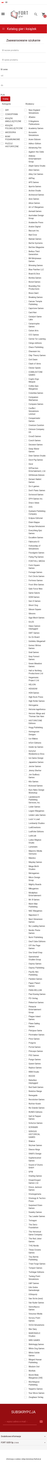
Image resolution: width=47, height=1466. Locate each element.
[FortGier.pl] (19, 14)
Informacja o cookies (13, 1459)
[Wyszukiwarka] (35, 14)
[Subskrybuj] (41, 1422)
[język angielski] (6, 2)
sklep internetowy (27, 1459)
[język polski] (3, 2)
